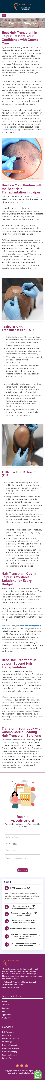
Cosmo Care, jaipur (10, 130)
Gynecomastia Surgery (10, 1048)
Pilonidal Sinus (7, 1058)
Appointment (7, 1014)
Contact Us (6, 1018)
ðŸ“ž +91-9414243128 (10, 988)
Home (4, 1001)
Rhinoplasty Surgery (9, 1051)
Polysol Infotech (31, 1073)
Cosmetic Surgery (8, 1035)
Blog (4, 1011)
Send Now (22, 870)
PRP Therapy (7, 1042)
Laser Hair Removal (9, 1055)
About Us (5, 1005)
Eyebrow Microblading (10, 1045)
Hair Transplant (8, 1032)
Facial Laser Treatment (10, 1038)
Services (5, 1008)
